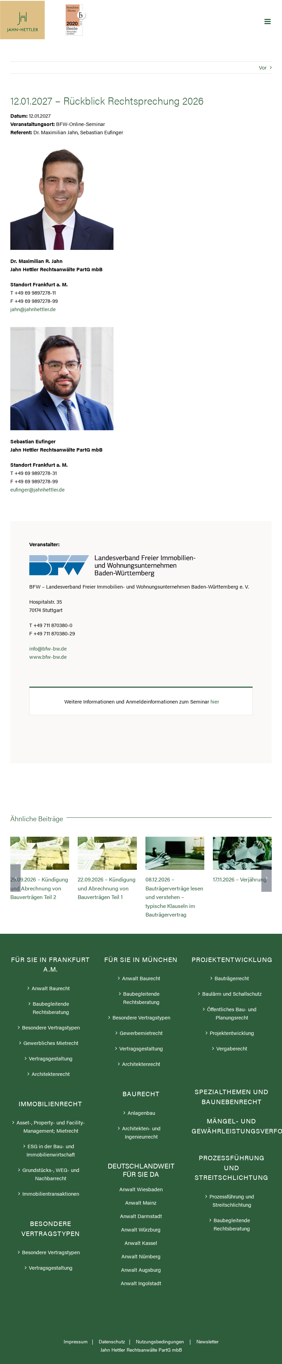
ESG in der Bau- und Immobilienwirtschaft (50, 1150)
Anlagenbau (141, 1112)
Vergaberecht (231, 1048)
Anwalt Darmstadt (141, 1215)
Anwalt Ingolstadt (141, 1283)
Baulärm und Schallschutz (232, 993)
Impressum (76, 1341)
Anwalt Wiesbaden (141, 1189)
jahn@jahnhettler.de (33, 309)
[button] (15, 878)
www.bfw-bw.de (48, 656)
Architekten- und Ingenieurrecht (141, 1132)
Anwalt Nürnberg (141, 1256)
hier (214, 701)
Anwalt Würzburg (141, 1229)
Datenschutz (112, 1341)
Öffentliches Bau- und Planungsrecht (232, 1013)
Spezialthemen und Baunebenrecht (232, 1096)
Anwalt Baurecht (51, 988)
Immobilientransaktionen (50, 1193)
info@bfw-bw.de (48, 648)
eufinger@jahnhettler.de (37, 489)
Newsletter (207, 1341)
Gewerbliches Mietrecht (50, 1042)
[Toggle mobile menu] (268, 21)
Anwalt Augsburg (141, 1269)
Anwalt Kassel (140, 1242)
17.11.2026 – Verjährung (242, 853)
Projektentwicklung (232, 1032)
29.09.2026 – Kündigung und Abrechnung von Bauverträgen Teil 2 (40, 853)
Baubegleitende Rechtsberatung (51, 1007)
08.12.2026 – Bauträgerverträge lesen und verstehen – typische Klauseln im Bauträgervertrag (174, 853)
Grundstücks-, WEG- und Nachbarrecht (50, 1174)
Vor (263, 67)
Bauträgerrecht (232, 978)
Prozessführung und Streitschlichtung (231, 1200)
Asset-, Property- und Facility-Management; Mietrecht (51, 1126)
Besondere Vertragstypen (51, 1027)
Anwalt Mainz (140, 1202)
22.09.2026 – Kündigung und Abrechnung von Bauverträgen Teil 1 (107, 853)
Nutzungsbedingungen (160, 1341)
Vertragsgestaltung (51, 1058)
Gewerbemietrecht (141, 1032)
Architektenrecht (51, 1073)
